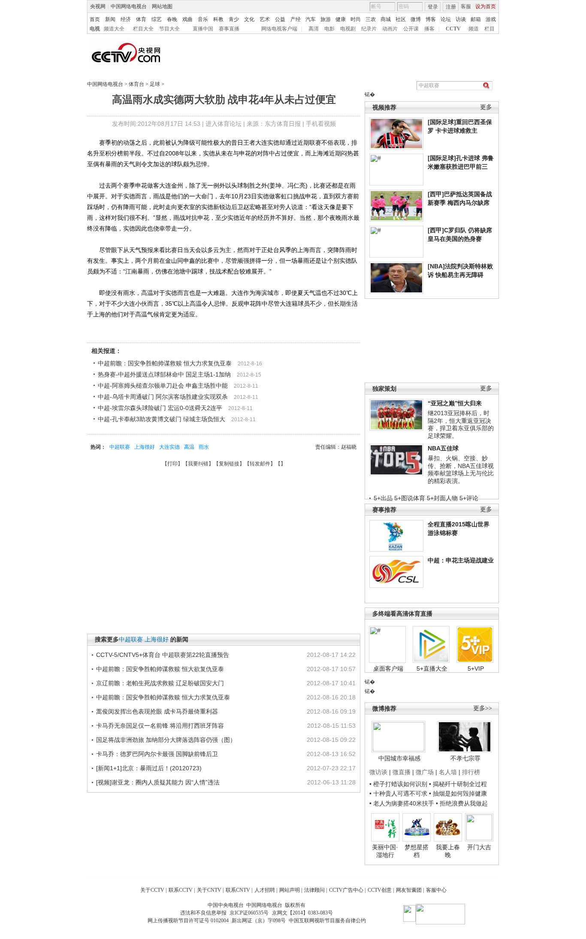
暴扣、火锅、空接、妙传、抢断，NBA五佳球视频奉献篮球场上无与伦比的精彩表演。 (461, 469)
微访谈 (378, 772)
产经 (295, 19)
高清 (313, 29)
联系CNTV (238, 890)
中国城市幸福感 (399, 758)
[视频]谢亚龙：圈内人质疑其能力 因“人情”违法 (158, 782)
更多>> (482, 708)
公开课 (411, 29)
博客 (431, 19)
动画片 (390, 29)
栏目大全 (143, 29)
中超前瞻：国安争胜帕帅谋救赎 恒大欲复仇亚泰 (160, 669)
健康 (340, 19)
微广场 (425, 772)
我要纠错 (198, 464)
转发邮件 (260, 464)
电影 (329, 29)
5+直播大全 (432, 668)
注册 (451, 7)
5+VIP (476, 668)
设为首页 (485, 6)
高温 (189, 447)
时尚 (355, 19)
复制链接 (229, 464)
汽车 (310, 19)
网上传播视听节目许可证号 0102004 (188, 921)
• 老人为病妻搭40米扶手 (401, 803)
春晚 (172, 19)
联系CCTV (181, 890)
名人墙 (448, 772)
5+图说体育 (409, 498)
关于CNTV (209, 890)
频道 (473, 29)
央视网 (98, 6)
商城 (386, 19)
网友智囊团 (409, 890)
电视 (95, 29)
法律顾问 (314, 890)
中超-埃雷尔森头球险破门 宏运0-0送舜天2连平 (160, 407)
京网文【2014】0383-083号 (302, 913)
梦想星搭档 (417, 851)
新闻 (110, 19)
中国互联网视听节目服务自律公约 (327, 921)
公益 (280, 19)
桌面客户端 (388, 668)
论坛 (446, 19)
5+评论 (468, 498)
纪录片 (369, 29)
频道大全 (114, 29)
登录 (433, 7)
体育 (141, 19)
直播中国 (203, 29)
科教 (218, 19)
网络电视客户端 (279, 29)
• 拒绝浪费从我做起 (462, 803)
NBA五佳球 (443, 448)
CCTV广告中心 (346, 890)
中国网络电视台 (129, 6)
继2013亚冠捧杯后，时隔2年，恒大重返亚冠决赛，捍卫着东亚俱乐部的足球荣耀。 (461, 424)
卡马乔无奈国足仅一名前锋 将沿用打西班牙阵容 (160, 725)
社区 (401, 19)
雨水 (204, 447)
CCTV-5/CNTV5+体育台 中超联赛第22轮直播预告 (162, 654)
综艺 (156, 19)
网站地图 (162, 6)
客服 (466, 6)
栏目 (489, 29)
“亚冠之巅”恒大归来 (455, 403)
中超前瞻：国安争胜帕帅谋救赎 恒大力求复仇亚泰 (165, 363)
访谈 (461, 19)
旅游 (325, 19)
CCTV (453, 29)
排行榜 (471, 772)
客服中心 (436, 890)
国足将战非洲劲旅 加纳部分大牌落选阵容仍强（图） (166, 739)
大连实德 (169, 447)
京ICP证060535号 (249, 913)
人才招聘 (264, 890)
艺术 (265, 19)
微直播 (402, 772)
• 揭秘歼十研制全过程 (458, 784)
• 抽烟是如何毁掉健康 (458, 793)
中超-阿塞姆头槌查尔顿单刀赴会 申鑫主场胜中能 (163, 385)
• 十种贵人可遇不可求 (399, 793)
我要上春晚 (448, 851)
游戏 (491, 19)
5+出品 (383, 498)
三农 (370, 19)
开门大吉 (479, 847)
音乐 (203, 19)
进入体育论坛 (223, 123)
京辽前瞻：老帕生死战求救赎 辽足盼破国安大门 (160, 683)
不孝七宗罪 (465, 758)
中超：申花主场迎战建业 (461, 560)
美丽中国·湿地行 (385, 851)
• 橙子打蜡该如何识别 (398, 784)
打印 (172, 464)
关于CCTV (152, 890)
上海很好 (144, 447)
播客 (429, 29)
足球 (155, 84)
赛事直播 (229, 29)
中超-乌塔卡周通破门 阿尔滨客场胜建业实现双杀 (163, 396)
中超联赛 (119, 447)
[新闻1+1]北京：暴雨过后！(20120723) (149, 768)
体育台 (136, 84)
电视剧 (348, 29)
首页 (95, 19)
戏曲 (187, 19)
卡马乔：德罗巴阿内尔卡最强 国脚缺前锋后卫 (157, 754)
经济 (126, 19)
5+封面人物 (442, 498)
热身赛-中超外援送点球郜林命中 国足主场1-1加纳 (164, 374)
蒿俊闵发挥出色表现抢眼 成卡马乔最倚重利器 (157, 711)
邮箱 (476, 19)
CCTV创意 (380, 890)
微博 (416, 19)
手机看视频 (321, 123)
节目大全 (169, 29)
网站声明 (289, 890)
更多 (486, 107)
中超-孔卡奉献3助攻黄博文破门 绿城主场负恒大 (161, 419)
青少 (234, 19)
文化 (249, 19)
